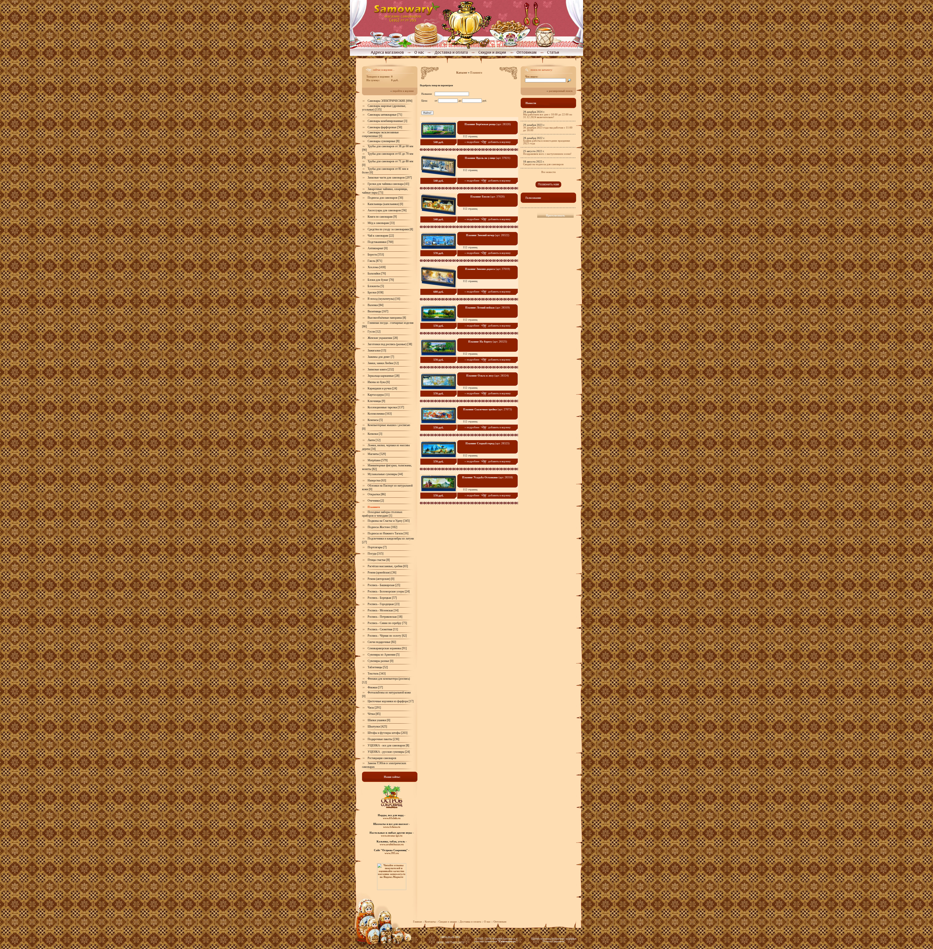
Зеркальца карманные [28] (383, 375)
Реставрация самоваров (382, 758)
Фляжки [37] (375, 687)
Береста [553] (376, 254)
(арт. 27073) (487, 409)
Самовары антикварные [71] (385, 114)
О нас (487, 921)
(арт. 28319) (487, 307)
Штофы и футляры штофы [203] (387, 733)
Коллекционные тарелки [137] (386, 407)
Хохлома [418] (377, 267)
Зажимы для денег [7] (381, 357)
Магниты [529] (377, 454)
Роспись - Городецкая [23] (383, 604)
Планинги (476, 72)
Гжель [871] (375, 261)
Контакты (430, 921)
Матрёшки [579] (378, 460)
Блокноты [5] (376, 286)
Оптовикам (499, 921)
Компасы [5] (375, 420)
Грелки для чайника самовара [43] (388, 184)
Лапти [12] (374, 440)
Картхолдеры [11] (378, 394)
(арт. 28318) (487, 477)
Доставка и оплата (470, 921)
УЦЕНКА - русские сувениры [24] (389, 751)
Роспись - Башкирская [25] (384, 585)
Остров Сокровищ (553, 941)
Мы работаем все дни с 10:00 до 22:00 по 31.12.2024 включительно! (547, 116)
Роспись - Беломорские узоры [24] (389, 591)
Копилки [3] (375, 434)
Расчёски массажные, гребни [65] (388, 566)
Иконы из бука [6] (379, 382)
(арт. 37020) (487, 196)
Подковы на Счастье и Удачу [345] (389, 520)
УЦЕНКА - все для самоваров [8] (388, 745)
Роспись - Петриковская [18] (385, 616)
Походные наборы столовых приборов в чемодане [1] (382, 513)
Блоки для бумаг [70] (381, 280)
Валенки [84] (375, 305)
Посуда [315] (375, 553)
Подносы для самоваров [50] (385, 197)
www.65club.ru (391, 818)
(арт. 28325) (487, 341)
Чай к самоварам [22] (381, 235)
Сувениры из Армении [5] (383, 654)
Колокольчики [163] (380, 413)
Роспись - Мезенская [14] (383, 610)
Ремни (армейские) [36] (382, 572)
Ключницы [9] (376, 401)
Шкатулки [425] (377, 726)
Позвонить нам (548, 184)
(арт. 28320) (488, 124)
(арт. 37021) (487, 158)
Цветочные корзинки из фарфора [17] (391, 701)
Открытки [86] (377, 494)
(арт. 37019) (487, 269)
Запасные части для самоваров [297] (390, 177)
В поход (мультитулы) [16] (384, 298)
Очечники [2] (376, 500)
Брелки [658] (375, 292)
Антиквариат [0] (378, 248)
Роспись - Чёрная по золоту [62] (387, 635)
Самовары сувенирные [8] (383, 141)
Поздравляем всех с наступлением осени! (547, 154)
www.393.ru (392, 853)
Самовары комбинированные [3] (387, 121)
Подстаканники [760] (380, 242)
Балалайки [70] (377, 273)
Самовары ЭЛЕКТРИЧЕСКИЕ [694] (390, 101)
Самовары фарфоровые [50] (385, 127)
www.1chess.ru (391, 826)
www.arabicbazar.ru (392, 844)
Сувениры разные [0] (380, 661)
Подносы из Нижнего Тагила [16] (388, 533)
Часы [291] (374, 707)
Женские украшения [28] (383, 338)
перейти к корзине (403, 91)
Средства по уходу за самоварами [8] (390, 229)
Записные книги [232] (381, 369)
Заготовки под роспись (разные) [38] (390, 344)
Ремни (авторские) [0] (381, 579)
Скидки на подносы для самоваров (543, 164)
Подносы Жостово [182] (382, 527)
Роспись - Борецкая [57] (382, 597)
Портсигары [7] (377, 547)
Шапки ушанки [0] (379, 720)
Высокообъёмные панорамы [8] (387, 317)
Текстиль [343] (377, 673)
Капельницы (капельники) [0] (385, 204)
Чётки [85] (374, 714)
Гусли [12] (374, 331)
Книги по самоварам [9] (382, 216)
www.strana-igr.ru (391, 835)
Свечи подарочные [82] (382, 642)
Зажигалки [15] (377, 350)
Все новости (548, 172)
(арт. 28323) (488, 443)
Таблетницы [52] (378, 667)
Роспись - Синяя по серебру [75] (387, 623)
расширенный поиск (560, 91)
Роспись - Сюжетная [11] (383, 629)
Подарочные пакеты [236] (383, 739)
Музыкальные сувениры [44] (385, 474)
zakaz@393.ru (450, 940)
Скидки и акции (448, 921)
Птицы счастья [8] (379, 560)
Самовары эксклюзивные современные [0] (380, 134)
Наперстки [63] (377, 480)
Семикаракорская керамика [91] (387, 648)
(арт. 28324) (487, 375)
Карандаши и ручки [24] (382, 388)
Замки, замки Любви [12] (383, 363)
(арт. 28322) (487, 235)
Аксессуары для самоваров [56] (387, 210)
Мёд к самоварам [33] (381, 223)
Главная (417, 921)
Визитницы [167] (378, 311)
